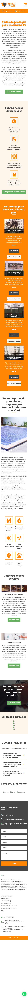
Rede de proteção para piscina (9, 908)
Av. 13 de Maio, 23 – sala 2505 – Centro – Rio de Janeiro (16, 824)
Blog (2, 910)
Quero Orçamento (15, 257)
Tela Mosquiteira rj (6, 901)
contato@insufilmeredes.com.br (14, 819)
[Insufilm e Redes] (8, 5)
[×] (24, 993)
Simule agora (15, 703)
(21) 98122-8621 (9, 11)
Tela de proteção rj (6, 903)
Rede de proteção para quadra (9, 905)
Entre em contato (15, 92)
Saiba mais (14, 250)
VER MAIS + (14, 245)
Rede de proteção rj (6, 898)
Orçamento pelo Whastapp (15, 192)
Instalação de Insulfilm (7, 896)
